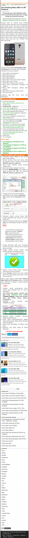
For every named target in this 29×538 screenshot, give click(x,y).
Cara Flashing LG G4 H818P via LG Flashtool (13, 142)
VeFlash (12, 532)
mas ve (20, 337)
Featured (4, 471)
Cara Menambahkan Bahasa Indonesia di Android (13, 133)
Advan (4, 453)
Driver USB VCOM (8, 110)
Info (3, 481)
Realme (4, 504)
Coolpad (4, 467)
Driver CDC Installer (8, 113)
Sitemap (5, 536)
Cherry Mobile (6, 464)
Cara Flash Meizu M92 (13, 369)
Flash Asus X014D (7, 441)
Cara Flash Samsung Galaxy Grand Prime (14, 439)
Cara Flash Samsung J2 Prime (10, 423)
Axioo (3, 462)
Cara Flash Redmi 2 (7, 430)
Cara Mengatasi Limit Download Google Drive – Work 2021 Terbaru (13, 420)
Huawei (4, 476)
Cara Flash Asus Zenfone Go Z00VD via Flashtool (13, 433)
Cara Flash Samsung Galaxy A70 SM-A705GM (13, 401)
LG (3, 485)
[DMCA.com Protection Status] (6, 529)
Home (4, 4)
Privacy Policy (16, 535)
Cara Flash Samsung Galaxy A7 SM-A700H (14, 410)
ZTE (3, 525)
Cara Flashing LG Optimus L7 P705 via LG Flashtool (14, 145)
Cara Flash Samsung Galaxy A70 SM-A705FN (13, 405)
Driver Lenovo (7, 116)
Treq (3, 511)
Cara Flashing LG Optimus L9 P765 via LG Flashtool (14, 149)
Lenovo (4, 483)
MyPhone (4, 495)
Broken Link (10, 536)
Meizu (8, 4)
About (3, 535)
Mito (3, 492)
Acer (3, 450)
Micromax (4, 490)
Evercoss (4, 469)
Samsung (4, 506)
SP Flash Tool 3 (13, 122)
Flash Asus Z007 (7, 443)
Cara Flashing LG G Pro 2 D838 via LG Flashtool (14, 152)
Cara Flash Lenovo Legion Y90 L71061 (13, 408)
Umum (4, 516)
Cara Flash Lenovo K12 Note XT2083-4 (13, 396)
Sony (3, 509)
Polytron (4, 502)
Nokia (3, 497)
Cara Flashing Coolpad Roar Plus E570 (13, 436)
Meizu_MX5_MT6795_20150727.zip (13, 103)
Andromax (5, 457)
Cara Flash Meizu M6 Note (14, 352)
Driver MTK (6, 108)
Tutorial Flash (6, 513)
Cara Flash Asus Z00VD (9, 446)
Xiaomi (4, 520)
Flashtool (5, 119)
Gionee (4, 474)
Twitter (9, 334)
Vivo (3, 518)
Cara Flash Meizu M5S (13, 342)
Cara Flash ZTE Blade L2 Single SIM (12, 393)
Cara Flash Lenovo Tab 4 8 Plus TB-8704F (14, 398)
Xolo (3, 522)
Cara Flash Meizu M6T (13, 378)
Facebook (14, 334)
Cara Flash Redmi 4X (8, 428)
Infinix (3, 478)
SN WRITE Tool (7, 124)
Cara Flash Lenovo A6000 (9, 425)
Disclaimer (22, 535)
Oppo (3, 499)
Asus (3, 460)
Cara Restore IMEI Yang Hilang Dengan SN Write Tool (14, 126)
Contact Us (8, 535)
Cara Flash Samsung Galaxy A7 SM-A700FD (12, 413)
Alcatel (4, 455)
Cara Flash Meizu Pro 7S (14, 361)
